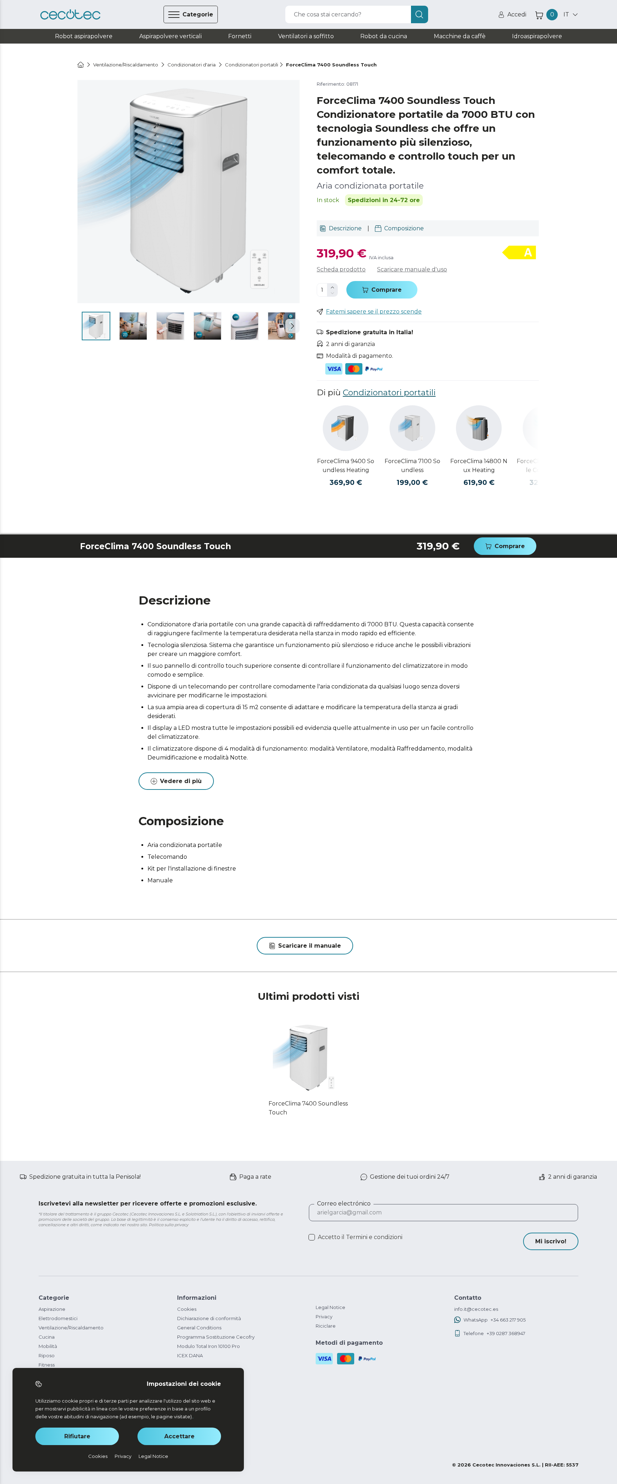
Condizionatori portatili (389, 392)
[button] (292, 326)
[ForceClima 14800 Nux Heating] (479, 428)
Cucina (47, 1337)
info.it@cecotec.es (476, 1309)
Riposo (47, 1355)
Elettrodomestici (58, 1318)
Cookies (186, 1309)
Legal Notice (330, 1307)
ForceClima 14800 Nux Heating (478, 465)
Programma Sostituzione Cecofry (216, 1337)
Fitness (47, 1365)
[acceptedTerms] (311, 1237)
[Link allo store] (70, 14)
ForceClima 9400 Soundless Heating (345, 465)
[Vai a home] (80, 64)
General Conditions (199, 1327)
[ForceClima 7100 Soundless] (412, 428)
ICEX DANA (190, 1355)
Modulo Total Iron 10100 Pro (208, 1346)
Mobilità (48, 1346)
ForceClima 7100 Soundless (412, 465)
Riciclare (326, 1326)
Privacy (324, 1316)
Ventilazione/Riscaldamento (71, 1327)
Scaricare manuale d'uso (412, 269)
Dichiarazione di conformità (209, 1318)
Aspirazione (52, 1309)
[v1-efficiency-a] (519, 253)
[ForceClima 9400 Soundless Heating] (345, 428)
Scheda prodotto (341, 269)
